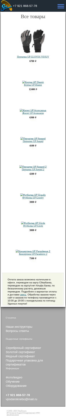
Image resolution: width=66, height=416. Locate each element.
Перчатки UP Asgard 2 (33, 169)
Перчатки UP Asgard (33, 141)
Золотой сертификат (20, 352)
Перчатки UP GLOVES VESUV (33, 57)
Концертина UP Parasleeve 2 (33, 254)
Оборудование (16, 385)
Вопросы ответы (17, 331)
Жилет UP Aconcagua (33, 113)
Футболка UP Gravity (33, 197)
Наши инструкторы (19, 326)
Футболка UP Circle (33, 226)
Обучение (13, 381)
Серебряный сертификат (23, 348)
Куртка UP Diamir (33, 85)
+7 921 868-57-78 (25, 6)
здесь (23, 294)
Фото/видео (14, 377)
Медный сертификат (20, 356)
